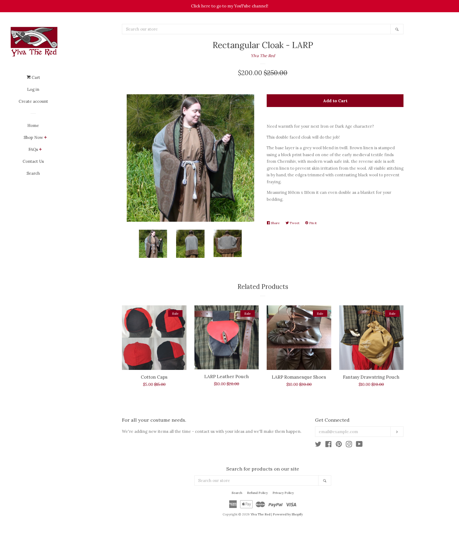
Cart (35, 77)
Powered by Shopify (288, 514)
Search (33, 173)
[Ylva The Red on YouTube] (359, 445)
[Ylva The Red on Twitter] (318, 445)
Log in (33, 89)
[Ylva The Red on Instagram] (349, 445)
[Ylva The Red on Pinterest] (338, 445)
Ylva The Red (263, 55)
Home (33, 125)
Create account (33, 101)
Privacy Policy (283, 493)
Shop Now (33, 137)
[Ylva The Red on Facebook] (328, 445)
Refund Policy (257, 493)
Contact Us (33, 161)
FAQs (33, 149)
